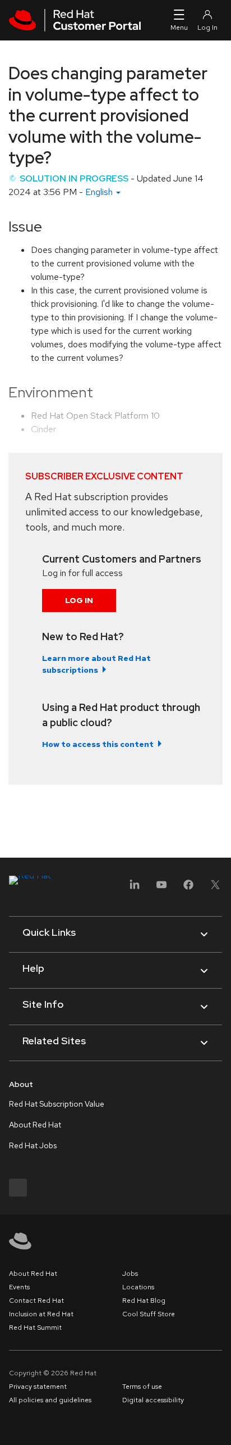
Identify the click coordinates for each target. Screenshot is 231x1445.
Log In (79, 600)
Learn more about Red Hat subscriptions (96, 664)
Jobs (130, 1273)
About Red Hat (35, 1125)
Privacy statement (38, 1386)
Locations (138, 1287)
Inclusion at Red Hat (41, 1314)
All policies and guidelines (50, 1400)
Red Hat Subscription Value (56, 1104)
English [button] (100, 192)
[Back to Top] (218, 1424)
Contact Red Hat (36, 1300)
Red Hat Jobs (33, 1145)
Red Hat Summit (35, 1327)
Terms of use (142, 1386)
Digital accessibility (153, 1400)
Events (19, 1287)
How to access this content (98, 744)
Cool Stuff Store (148, 1314)
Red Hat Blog (143, 1300)
